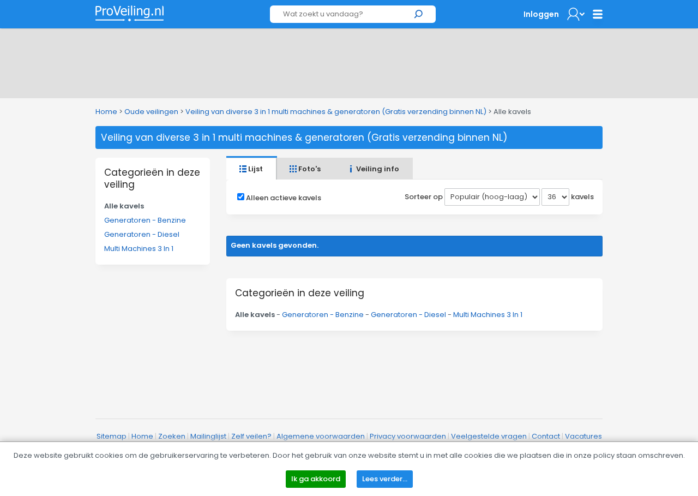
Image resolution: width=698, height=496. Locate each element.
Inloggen (541, 14)
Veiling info (376, 169)
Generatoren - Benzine (145, 220)
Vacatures (583, 436)
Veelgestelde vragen (489, 436)
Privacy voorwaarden (408, 436)
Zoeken (171, 436)
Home (106, 111)
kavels (582, 197)
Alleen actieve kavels (283, 198)
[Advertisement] (349, 61)
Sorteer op (424, 197)
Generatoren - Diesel (141, 234)
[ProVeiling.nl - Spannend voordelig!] (129, 13)
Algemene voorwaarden (320, 436)
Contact (546, 436)
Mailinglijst (208, 436)
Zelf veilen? (251, 436)
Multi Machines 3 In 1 (138, 248)
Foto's (309, 169)
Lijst (254, 169)
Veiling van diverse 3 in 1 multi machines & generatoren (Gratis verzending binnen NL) (335, 111)
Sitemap (112, 436)
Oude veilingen (151, 111)
